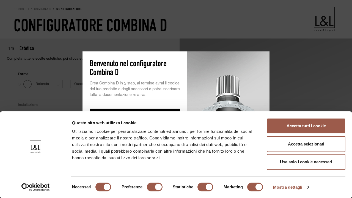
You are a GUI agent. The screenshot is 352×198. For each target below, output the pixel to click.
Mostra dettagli (287, 187)
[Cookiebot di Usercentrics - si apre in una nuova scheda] (36, 187)
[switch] (155, 187)
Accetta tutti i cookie (306, 125)
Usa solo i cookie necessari (306, 162)
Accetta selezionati (306, 144)
